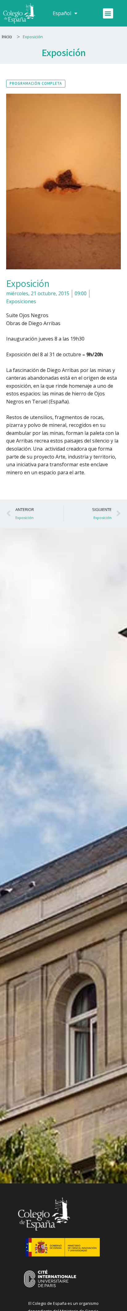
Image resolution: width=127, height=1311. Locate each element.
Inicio (7, 36)
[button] (108, 13)
